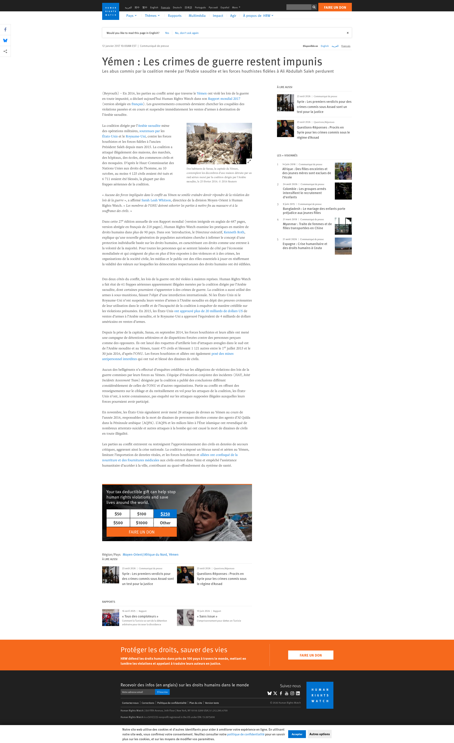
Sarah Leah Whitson (156, 200)
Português (200, 7)
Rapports (175, 15)
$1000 (142, 522)
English (154, 7)
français (137, 104)
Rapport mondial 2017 (224, 98)
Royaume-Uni (136, 136)
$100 (141, 514)
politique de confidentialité (245, 734)
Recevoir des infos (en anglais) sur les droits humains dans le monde (185, 685)
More (237, 7)
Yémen (202, 93)
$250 (165, 514)
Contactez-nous (130, 702)
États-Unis (110, 136)
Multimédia (197, 15)
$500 (118, 522)
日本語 (188, 7)
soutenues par (149, 131)
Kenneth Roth (234, 232)
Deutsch (177, 7)
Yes (167, 33)
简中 (137, 7)
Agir (233, 15)
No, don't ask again (187, 33)
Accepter (297, 734)
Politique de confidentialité (171, 702)
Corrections (148, 702)
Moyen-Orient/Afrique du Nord (145, 554)
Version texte (212, 702)
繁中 (144, 7)
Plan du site (195, 702)
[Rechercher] (314, 7)
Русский (213, 7)
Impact (218, 15)
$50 (118, 514)
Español (225, 7)
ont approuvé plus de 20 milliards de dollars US (208, 311)
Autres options (319, 734)
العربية (128, 7)
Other (165, 522)
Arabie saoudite (149, 125)
